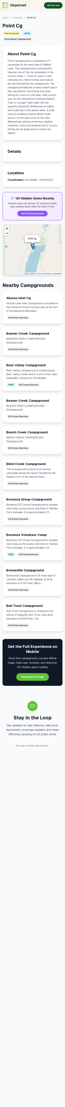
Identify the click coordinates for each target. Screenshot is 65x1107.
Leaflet (31, 273)
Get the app (53, 5)
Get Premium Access (32, 213)
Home (5, 17)
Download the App (32, 677)
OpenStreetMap (44, 273)
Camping (17, 17)
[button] (33, 246)
